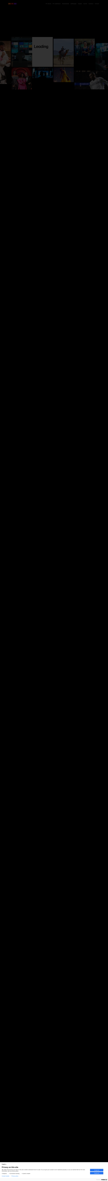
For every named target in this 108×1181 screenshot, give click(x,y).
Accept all (96, 1170)
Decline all (96, 1173)
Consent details (5, 1176)
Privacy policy (15, 1176)
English (4, 1164)
